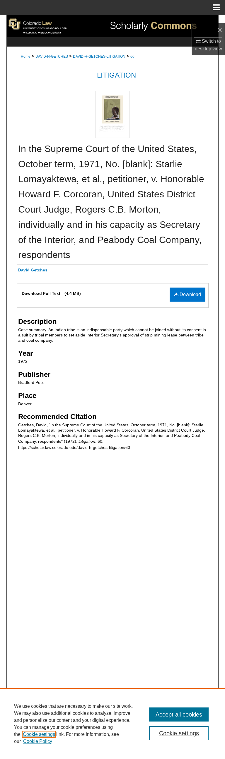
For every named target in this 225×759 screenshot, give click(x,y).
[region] (112, 723)
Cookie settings (39, 734)
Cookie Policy (37, 741)
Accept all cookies (179, 714)
